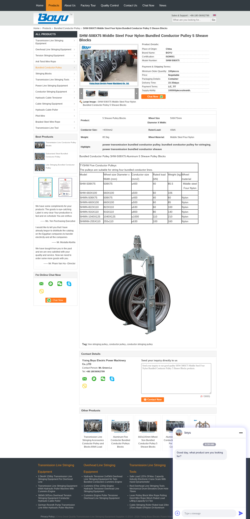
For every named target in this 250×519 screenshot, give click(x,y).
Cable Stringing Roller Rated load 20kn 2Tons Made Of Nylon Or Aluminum (149, 506)
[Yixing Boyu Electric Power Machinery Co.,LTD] (53, 18)
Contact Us (130, 5)
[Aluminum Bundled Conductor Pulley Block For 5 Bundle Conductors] (175, 426)
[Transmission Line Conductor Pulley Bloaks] (40, 145)
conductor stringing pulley (140, 344)
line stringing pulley (98, 344)
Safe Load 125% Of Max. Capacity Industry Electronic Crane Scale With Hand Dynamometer (148, 479)
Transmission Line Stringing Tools (52, 79)
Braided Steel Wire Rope (48, 122)
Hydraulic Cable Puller (47, 110)
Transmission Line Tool (47, 128)
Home (39, 5)
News (162, 5)
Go (213, 19)
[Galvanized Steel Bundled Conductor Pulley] (40, 156)
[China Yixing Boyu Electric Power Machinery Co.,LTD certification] (45, 187)
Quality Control (110, 5)
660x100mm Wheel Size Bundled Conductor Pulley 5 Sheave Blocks (148, 442)
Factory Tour (88, 5)
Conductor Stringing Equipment (51, 91)
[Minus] (241, 433)
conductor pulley (117, 344)
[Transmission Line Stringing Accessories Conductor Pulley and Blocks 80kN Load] (93, 426)
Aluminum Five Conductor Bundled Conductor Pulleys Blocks (120, 442)
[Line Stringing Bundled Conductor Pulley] (40, 167)
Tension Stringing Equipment (50, 55)
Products (53, 5)
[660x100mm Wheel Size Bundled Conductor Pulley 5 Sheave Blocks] (148, 426)
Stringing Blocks (44, 73)
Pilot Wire (40, 116)
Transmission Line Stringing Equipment (49, 42)
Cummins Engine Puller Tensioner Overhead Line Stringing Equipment (102, 496)
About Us (70, 5)
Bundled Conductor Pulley (67, 28)
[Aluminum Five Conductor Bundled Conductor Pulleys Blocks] (120, 426)
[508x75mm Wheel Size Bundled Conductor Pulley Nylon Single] (203, 426)
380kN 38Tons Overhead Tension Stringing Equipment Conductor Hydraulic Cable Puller (54, 498)
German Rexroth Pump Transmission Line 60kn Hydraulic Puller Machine (56, 506)
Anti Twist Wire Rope (46, 61)
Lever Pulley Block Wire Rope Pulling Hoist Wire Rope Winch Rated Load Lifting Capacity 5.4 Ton (148, 498)
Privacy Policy (48, 516)
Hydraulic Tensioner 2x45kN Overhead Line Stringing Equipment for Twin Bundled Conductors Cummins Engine (103, 479)
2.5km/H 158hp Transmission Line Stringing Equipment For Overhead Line (55, 479)
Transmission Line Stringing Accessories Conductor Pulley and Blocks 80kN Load (93, 442)
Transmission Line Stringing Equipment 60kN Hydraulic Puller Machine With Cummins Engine (57, 489)
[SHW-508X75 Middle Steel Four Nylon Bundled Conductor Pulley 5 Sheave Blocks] (108, 65)
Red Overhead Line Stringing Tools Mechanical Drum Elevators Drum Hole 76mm (149, 489)
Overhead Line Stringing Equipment (53, 49)
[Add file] (177, 513)
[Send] (241, 513)
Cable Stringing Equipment (49, 104)
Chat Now (148, 5)
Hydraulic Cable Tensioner (49, 97)
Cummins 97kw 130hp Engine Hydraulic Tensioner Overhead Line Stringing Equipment (101, 489)
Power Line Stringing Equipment (52, 85)
